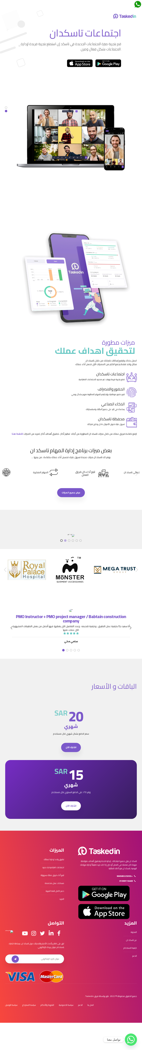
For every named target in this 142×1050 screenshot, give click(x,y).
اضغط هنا (17, 434)
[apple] (80, 63)
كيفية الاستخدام (130, 948)
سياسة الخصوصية (66, 1005)
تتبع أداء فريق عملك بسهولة (52, 875)
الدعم (134, 956)
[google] (108, 63)
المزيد (61, 899)
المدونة (134, 932)
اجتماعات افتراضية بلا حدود (53, 867)
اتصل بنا (90, 1005)
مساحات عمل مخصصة (54, 883)
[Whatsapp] (131, 1040)
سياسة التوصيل (11, 1005)
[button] (136, 474)
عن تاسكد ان (131, 940)
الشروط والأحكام (47, 1005)
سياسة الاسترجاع (29, 1005)
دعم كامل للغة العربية (55, 891)
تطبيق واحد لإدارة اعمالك (54, 859)
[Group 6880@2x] (99, 851)
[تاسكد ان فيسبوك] (58, 933)
